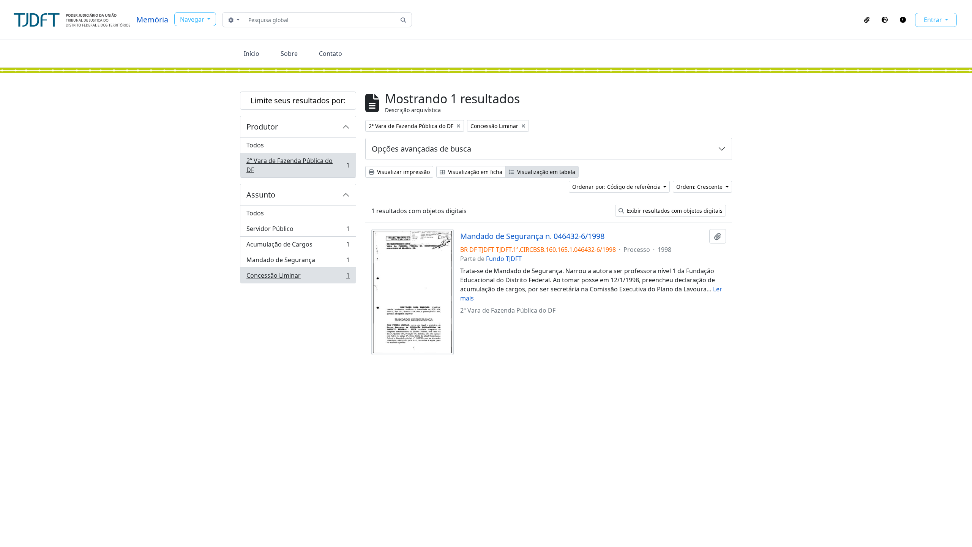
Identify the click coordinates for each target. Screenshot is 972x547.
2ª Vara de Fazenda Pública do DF (298, 165)
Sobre (289, 53)
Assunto (260, 195)
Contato (330, 53)
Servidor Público (298, 230)
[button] (867, 20)
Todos (255, 145)
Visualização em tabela (545, 171)
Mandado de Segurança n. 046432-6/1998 (532, 236)
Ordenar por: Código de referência (617, 186)
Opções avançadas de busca (421, 149)
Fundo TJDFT (504, 259)
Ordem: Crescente (700, 186)
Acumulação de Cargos (298, 246)
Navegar (193, 19)
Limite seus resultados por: (298, 100)
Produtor (262, 127)
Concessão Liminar (298, 277)
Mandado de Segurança (298, 262)
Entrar (934, 20)
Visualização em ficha (474, 171)
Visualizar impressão (403, 171)
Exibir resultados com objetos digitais (674, 210)
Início (251, 53)
